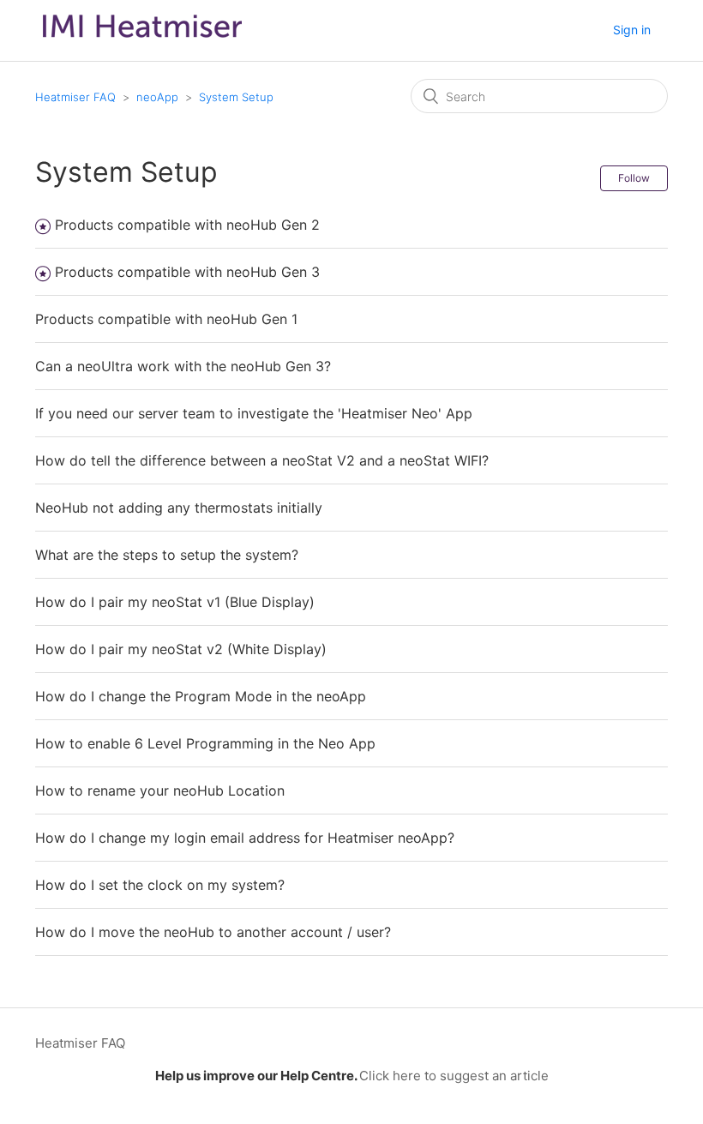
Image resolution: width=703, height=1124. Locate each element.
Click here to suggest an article (454, 1075)
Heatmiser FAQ (75, 97)
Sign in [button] (632, 29)
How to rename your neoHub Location (160, 790)
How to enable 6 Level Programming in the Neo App (205, 743)
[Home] (142, 41)
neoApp (157, 97)
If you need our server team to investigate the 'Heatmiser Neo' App (253, 413)
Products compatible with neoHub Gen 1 (166, 319)
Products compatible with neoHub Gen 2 (187, 224)
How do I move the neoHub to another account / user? (213, 932)
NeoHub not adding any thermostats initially (178, 507)
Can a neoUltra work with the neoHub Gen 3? (183, 366)
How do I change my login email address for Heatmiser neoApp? (244, 837)
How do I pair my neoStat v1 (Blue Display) (175, 601)
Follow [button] (634, 177)
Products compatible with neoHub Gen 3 (187, 271)
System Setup (236, 97)
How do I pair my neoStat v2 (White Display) (181, 649)
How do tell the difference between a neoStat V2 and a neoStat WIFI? (262, 460)
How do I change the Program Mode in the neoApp (200, 696)
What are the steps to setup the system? (166, 554)
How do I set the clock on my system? (160, 884)
